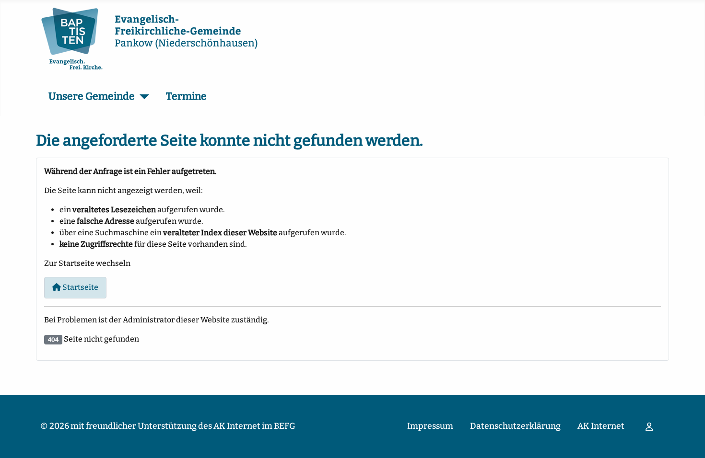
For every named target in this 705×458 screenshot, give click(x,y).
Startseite (79, 287)
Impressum (430, 426)
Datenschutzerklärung (515, 426)
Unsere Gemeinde (91, 96)
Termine (186, 96)
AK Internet (600, 426)
